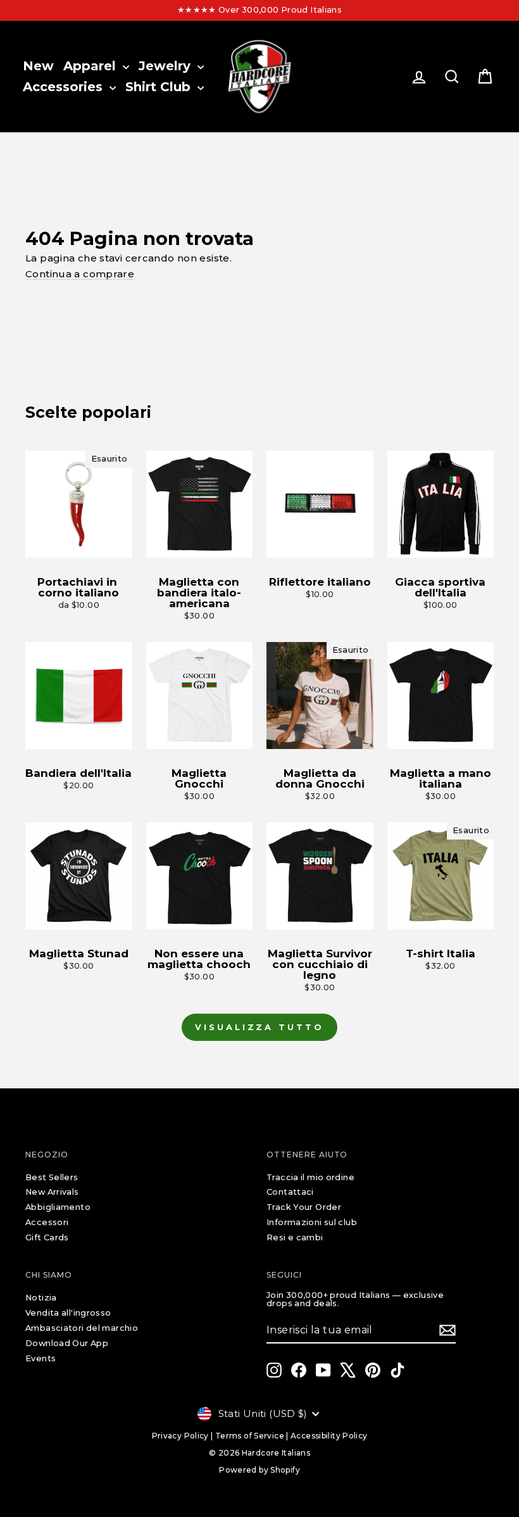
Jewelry (166, 65)
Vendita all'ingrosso (68, 1313)
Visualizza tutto (259, 1027)
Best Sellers (51, 1177)
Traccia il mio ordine (310, 1177)
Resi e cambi (294, 1237)
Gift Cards (47, 1237)
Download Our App (66, 1343)
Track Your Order (303, 1207)
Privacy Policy (180, 1435)
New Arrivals (52, 1192)
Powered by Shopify (259, 1470)
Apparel (91, 65)
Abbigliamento (58, 1207)
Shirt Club (159, 86)
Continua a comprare (79, 274)
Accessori (46, 1222)
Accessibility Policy (329, 1435)
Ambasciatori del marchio (81, 1328)
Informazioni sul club (311, 1222)
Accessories (64, 86)
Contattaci (290, 1192)
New (38, 65)
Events (40, 1358)
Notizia (41, 1297)
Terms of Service (249, 1435)
